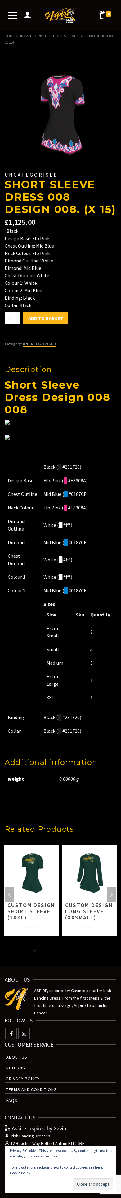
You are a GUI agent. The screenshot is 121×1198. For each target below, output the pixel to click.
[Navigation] (12, 15)
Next (111, 894)
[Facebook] (11, 1033)
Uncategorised (39, 344)
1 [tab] (34, 950)
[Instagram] (24, 1033)
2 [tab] (42, 950)
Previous (9, 894)
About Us (16, 1057)
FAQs (11, 1100)
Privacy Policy (23, 1078)
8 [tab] (86, 950)
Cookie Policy (20, 1172)
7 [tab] (79, 950)
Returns (15, 1068)
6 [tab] (72, 950)
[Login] (27, 15)
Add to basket (45, 318)
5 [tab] (64, 950)
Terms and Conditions (31, 1089)
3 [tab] (49, 950)
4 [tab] (57, 950)
